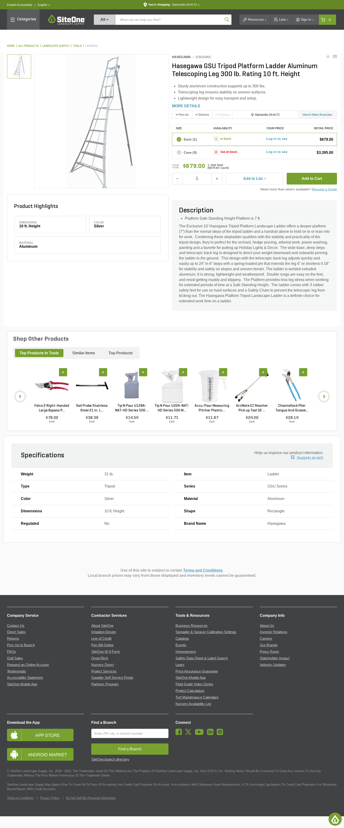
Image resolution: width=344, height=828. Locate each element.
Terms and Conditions (203, 570)
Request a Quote (324, 189)
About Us (267, 626)
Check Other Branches (317, 114)
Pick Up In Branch (21, 645)
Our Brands (269, 645)
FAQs (11, 652)
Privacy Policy (50, 798)
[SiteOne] (67, 24)
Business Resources (192, 626)
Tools (77, 46)
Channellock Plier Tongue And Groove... (292, 408)
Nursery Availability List (193, 704)
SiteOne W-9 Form (105, 652)
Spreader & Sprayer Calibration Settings (206, 632)
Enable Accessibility (19, 5)
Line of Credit (101, 638)
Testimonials (16, 671)
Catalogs (182, 638)
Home (11, 46)
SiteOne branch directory (110, 759)
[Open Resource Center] (335, 819)
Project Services (104, 671)
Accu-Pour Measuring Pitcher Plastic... (212, 408)
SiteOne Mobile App (22, 684)
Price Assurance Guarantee (197, 671)
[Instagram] (221, 734)
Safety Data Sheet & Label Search (202, 658)
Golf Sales (15, 658)
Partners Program (105, 684)
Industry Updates (273, 665)
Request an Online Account (28, 665)
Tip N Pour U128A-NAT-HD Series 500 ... (132, 408)
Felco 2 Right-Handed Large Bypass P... (51, 408)
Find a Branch (103, 722)
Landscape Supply (55, 46)
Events (181, 645)
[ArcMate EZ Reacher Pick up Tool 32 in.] (252, 386)
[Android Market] (45, 754)
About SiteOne (102, 626)
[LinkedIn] (211, 734)
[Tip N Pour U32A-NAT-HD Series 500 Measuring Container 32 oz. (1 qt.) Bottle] (172, 386)
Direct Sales (16, 632)
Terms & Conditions (20, 798)
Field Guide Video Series (194, 684)
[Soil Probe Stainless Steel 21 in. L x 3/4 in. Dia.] (92, 386)
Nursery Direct (102, 665)
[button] (44, 5)
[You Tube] (200, 734)
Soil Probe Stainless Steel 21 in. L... (92, 408)
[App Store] (45, 735)
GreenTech (99, 658)
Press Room (269, 652)
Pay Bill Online (102, 645)
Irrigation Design (103, 632)
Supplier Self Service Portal (112, 678)
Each (190, 139)
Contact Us (15, 626)
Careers (266, 638)
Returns (13, 638)
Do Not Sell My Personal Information (91, 798)
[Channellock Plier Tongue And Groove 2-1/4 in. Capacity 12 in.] (292, 386)
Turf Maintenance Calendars (197, 697)
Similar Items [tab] (83, 353)
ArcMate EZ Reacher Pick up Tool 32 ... (252, 408)
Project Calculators (190, 691)
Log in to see (276, 138)
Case (190, 152)
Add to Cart (312, 179)
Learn (180, 665)
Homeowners (186, 652)
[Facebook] (180, 734)
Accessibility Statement (25, 678)
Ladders (91, 46)
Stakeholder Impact (274, 658)
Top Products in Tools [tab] (39, 353)
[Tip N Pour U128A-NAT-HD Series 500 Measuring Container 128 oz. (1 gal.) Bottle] (132, 386)
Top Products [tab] (121, 353)
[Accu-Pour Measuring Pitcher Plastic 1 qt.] (212, 386)
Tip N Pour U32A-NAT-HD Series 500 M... (171, 408)
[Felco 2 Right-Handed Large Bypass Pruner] (52, 386)
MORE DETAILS (186, 106)
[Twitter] (189, 734)
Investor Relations (273, 632)
